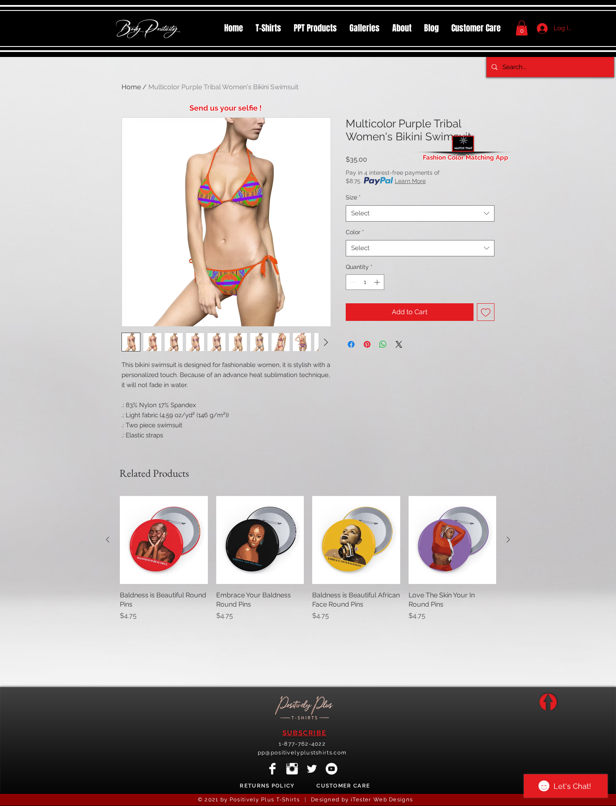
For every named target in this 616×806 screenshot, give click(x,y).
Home (131, 87)
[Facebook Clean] (272, 769)
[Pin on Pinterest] (367, 344)
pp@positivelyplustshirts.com (302, 752)
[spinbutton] (365, 282)
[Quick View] (164, 540)
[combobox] (420, 213)
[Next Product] (508, 540)
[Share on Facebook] (351, 344)
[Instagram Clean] (292, 769)
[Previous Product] (108, 540)
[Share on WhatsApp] (383, 344)
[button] (315, 28)
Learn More (410, 181)
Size (353, 197)
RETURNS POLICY (267, 786)
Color (355, 232)
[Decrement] (352, 282)
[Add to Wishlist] (485, 312)
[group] (308, 558)
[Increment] (378, 282)
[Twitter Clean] (312, 769)
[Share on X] (399, 344)
